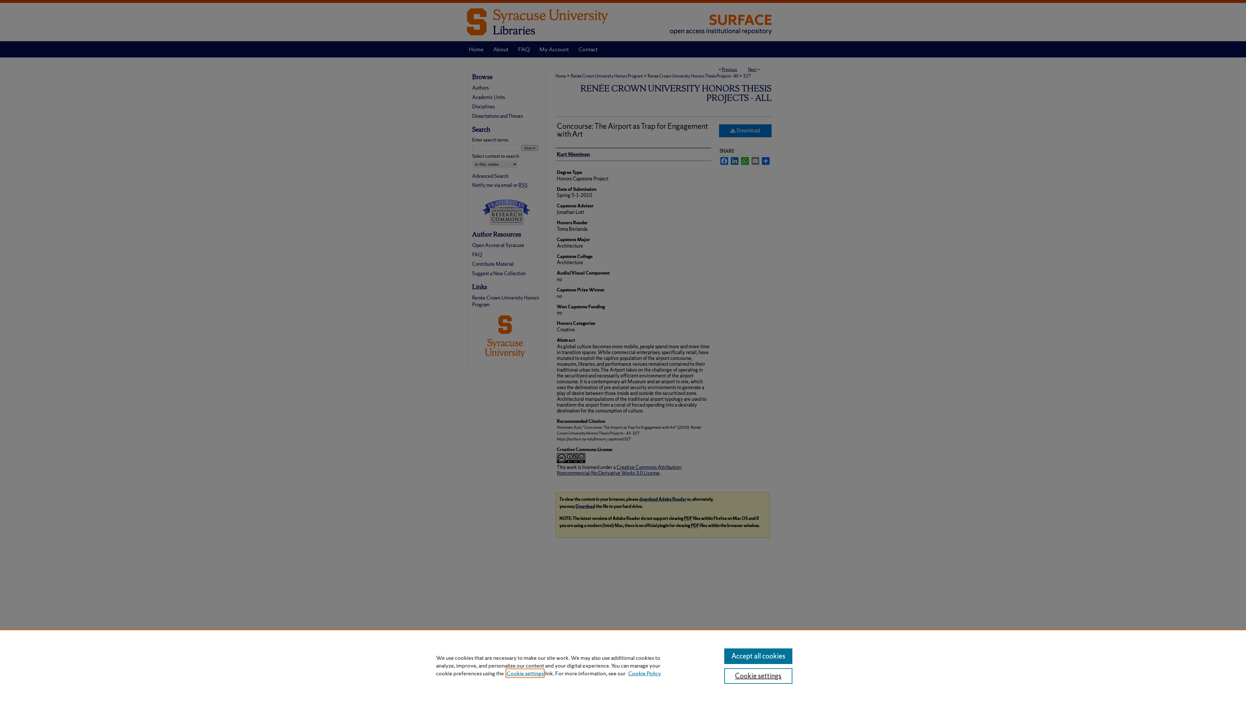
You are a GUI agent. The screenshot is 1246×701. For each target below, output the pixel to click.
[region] (623, 665)
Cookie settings (525, 673)
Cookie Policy (644, 673)
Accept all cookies (758, 656)
